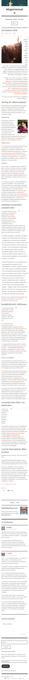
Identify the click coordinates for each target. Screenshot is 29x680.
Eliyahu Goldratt (17, 92)
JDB (17, 349)
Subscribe (5, 666)
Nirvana (3, 140)
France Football (22, 190)
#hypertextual (14, 9)
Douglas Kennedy (16, 436)
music (11, 484)
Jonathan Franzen (10, 433)
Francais (14, 33)
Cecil (2, 33)
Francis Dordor (17, 346)
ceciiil (9, 553)
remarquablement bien (22, 83)
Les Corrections (20, 433)
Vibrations (13, 211)
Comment (23, 634)
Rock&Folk (10, 311)
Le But (9, 92)
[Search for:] (14, 642)
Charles (9, 83)
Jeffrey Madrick (18, 429)
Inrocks (14, 344)
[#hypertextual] (14, 3)
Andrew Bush (5, 440)
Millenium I (9, 81)
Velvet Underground (15, 381)
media (7, 484)
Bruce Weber (21, 297)
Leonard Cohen (11, 138)
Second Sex (20, 196)
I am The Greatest (20, 158)
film (5, 299)
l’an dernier (19, 78)
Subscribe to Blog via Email (8, 651)
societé (14, 484)
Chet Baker (11, 299)
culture (3, 484)
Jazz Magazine (22, 194)
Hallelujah (15, 173)
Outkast (19, 138)
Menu (14, 23)
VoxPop (3, 105)
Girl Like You (18, 151)
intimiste (14, 155)
